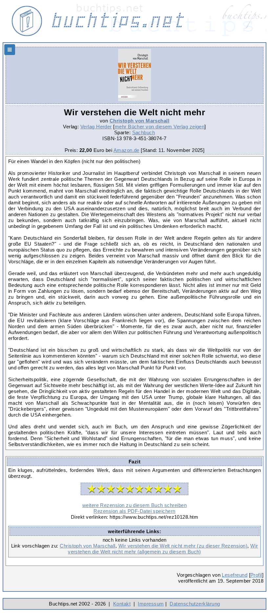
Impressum (151, 604)
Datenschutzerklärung (195, 604)
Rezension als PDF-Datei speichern (134, 511)
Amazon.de (126, 150)
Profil (256, 575)
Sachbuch (143, 132)
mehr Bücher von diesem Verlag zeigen (160, 126)
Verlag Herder (96, 126)
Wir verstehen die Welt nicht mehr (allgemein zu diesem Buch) (163, 548)
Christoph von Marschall (140, 120)
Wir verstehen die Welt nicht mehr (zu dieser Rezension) (182, 546)
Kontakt (122, 604)
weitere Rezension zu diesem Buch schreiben (134, 505)
